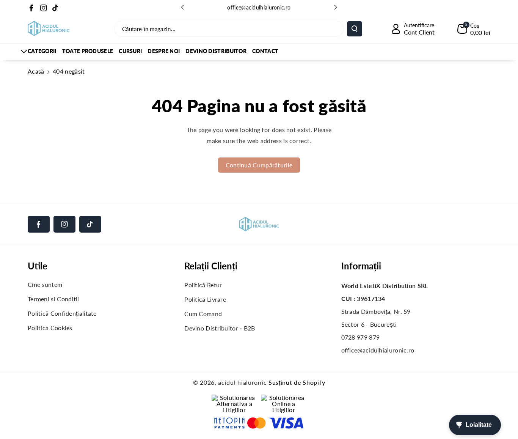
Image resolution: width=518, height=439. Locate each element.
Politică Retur (203, 284)
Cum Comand (203, 313)
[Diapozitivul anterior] (182, 7)
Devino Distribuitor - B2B (219, 328)
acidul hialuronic (242, 382)
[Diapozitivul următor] (335, 7)
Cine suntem (45, 284)
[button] (473, 28)
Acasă (36, 71)
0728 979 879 (360, 337)
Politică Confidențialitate (62, 313)
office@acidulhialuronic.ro (258, 7)
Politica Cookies (50, 327)
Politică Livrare (205, 299)
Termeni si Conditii (53, 298)
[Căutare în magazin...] (354, 28)
